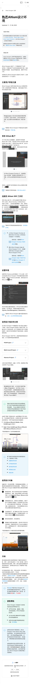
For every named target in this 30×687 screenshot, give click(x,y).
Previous (4, 101)
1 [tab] (11, 111)
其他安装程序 (6, 60)
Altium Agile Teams (18, 37)
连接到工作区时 (11, 575)
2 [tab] (13, 111)
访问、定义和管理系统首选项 (14, 316)
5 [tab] (18, 111)
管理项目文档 (12, 469)
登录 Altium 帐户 (21, 190)
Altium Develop (9, 37)
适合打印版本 (16, 675)
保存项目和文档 (13, 466)
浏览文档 (11, 472)
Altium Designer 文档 (11, 10)
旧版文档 (15, 60)
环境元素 (13, 130)
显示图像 (14, 622)
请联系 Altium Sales (10, 45)
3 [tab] (15, 111)
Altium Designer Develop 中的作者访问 (18, 242)
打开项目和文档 (13, 463)
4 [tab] (17, 111)
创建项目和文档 (13, 460)
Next (25, 101)
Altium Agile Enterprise (9, 39)
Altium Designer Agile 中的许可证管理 (19, 258)
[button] (15, 342)
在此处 (10, 587)
